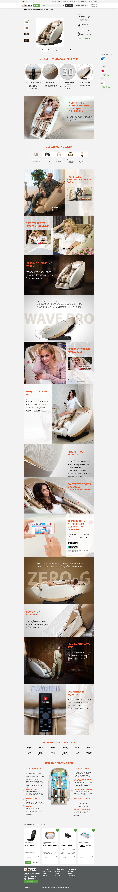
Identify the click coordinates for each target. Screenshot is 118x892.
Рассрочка (69, 1)
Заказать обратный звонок (80, 5)
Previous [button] (26, 17)
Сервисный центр (72, 875)
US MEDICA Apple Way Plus (50, 845)
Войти (95, 1)
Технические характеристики (55, 50)
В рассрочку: (29, 858)
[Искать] (59, 5)
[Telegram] (91, 1)
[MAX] (89, 1)
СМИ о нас (57, 875)
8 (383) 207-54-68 (93, 4)
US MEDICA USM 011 (105, 87)
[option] (26, 21)
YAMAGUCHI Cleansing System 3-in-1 (85, 846)
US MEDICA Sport (29, 845)
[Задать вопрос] (38, 856)
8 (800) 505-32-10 (93, 6)
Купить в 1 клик (35, 862)
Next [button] (26, 45)
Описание (44, 50)
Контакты (83, 1)
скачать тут (75, 551)
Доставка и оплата (61, 1)
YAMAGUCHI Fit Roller (105, 62)
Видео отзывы (74, 50)
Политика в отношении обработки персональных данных (53, 889)
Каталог (37, 5)
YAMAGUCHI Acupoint (105, 75)
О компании (53, 1)
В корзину (28, 862)
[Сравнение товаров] (63, 5)
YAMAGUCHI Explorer (66, 845)
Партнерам (70, 873)
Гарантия (44, 873)
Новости (78, 1)
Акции (73, 1)
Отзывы (67, 50)
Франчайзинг (71, 871)
